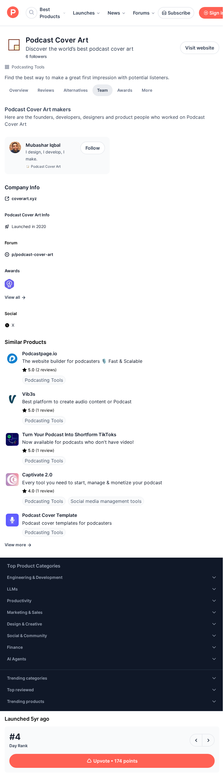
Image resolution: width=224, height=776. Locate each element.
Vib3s (28, 394)
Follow (92, 148)
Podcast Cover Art (46, 166)
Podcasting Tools (28, 66)
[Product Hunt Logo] (13, 12)
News (114, 13)
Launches (84, 13)
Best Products (50, 12)
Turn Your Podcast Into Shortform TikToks (69, 434)
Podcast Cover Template (49, 515)
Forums (141, 13)
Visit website (199, 48)
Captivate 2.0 (37, 475)
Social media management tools (106, 501)
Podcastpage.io (39, 353)
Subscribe (179, 13)
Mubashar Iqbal (43, 145)
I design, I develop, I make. (45, 155)
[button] (147, 90)
